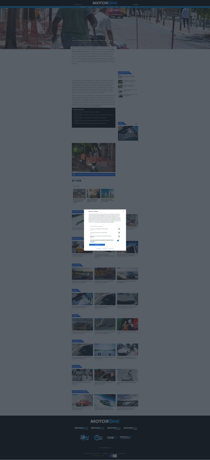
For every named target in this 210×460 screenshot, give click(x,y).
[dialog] (105, 230)
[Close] (124, 211)
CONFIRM (97, 244)
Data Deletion (98, 248)
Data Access (105, 248)
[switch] (118, 229)
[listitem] (105, 226)
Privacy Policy (111, 248)
